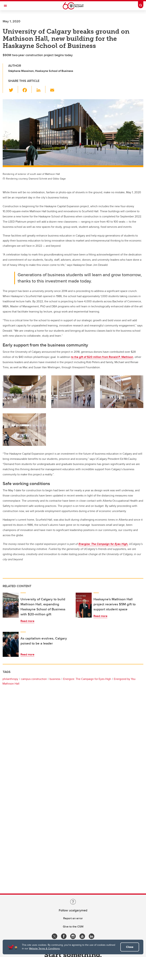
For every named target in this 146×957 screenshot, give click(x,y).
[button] (13, 89)
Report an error (73, 918)
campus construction (34, 679)
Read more (27, 621)
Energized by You (124, 679)
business (54, 679)
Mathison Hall (10, 684)
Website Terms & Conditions (44, 948)
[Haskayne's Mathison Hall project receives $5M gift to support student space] (84, 605)
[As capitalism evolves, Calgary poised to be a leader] (11, 644)
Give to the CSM (73, 926)
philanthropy (10, 679)
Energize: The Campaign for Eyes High (87, 679)
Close (129, 947)
